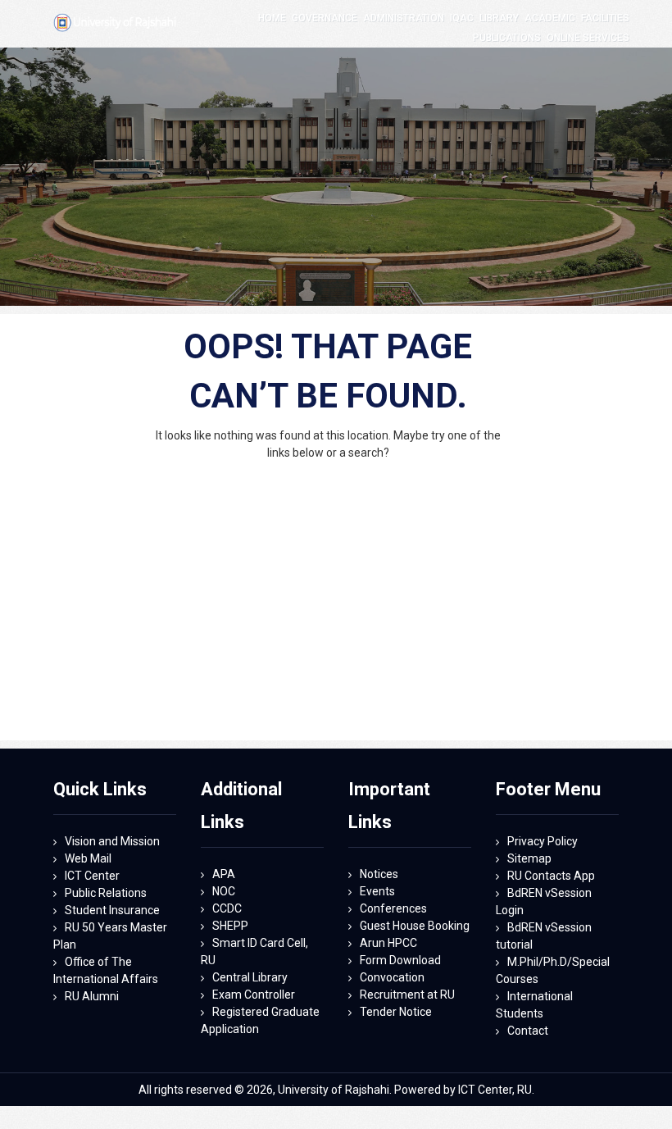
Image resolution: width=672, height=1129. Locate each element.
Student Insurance (112, 910)
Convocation (392, 977)
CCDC (227, 908)
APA (223, 874)
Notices (379, 874)
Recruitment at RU (407, 994)
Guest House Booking (415, 925)
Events (377, 891)
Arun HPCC (388, 942)
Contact (527, 1030)
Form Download (400, 960)
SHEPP (230, 925)
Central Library (250, 977)
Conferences (393, 908)
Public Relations (106, 892)
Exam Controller (253, 994)
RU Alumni (92, 996)
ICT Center (92, 875)
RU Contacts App (551, 875)
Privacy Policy (542, 841)
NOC (223, 891)
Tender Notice (396, 1011)
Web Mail (88, 858)
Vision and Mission (112, 841)
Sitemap (529, 858)
